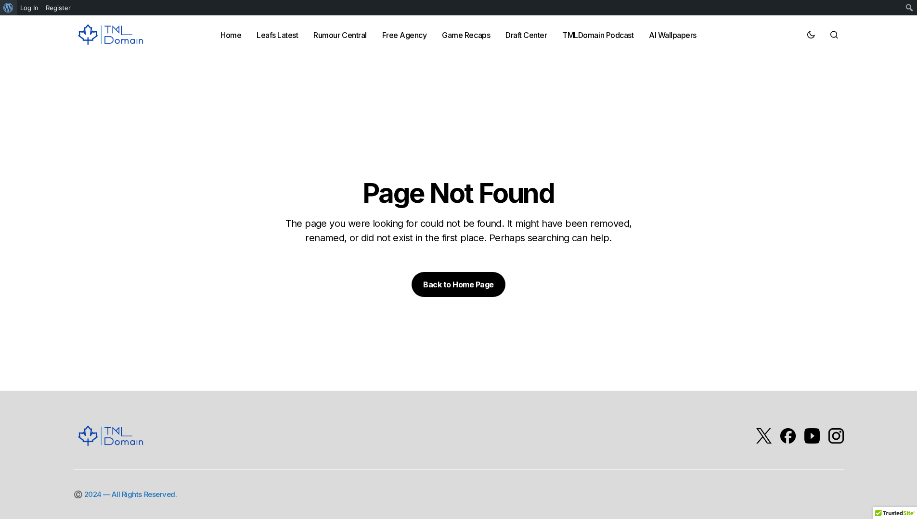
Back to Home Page (458, 284)
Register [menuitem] (58, 8)
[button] (811, 34)
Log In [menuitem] (29, 8)
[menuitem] (8, 7)
